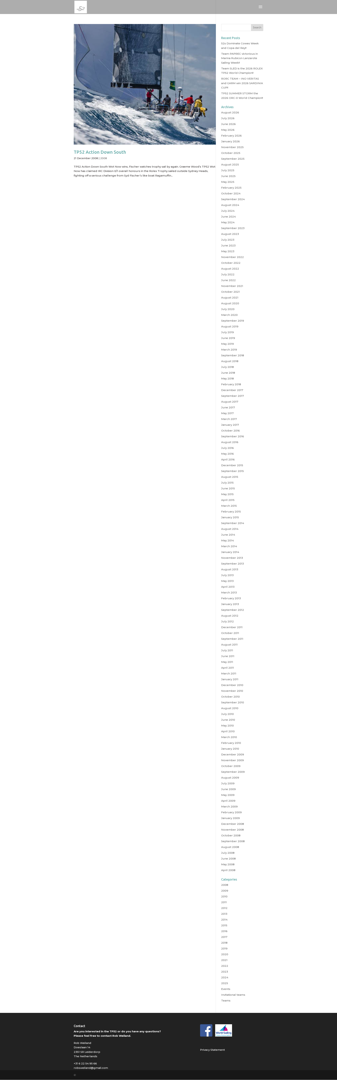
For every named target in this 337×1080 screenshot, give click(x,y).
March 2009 (229, 806)
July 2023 (227, 239)
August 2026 (230, 112)
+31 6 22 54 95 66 (85, 1063)
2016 (224, 931)
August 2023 (230, 234)
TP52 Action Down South (100, 152)
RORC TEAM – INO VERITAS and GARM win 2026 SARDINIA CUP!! (242, 83)
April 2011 (227, 667)
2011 (224, 902)
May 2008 (227, 864)
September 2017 (232, 396)
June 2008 (228, 858)
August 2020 (230, 303)
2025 (224, 983)
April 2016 (228, 459)
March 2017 (229, 419)
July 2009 (227, 783)
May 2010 (227, 725)
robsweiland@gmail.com (91, 1067)
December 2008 (232, 824)
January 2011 (229, 679)
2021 (224, 960)
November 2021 (232, 286)
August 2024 (230, 205)
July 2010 (227, 714)
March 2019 (229, 349)
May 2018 (227, 378)
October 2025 (230, 153)
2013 (224, 913)
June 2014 (228, 534)
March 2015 (229, 505)
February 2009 (231, 812)
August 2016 (229, 442)
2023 (224, 971)
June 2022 (228, 280)
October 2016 (230, 430)
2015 (224, 925)
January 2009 (230, 818)
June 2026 (228, 124)
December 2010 (232, 685)
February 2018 (231, 384)
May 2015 (227, 494)
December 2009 (232, 754)
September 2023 (233, 228)
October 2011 (230, 633)
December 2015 (232, 465)
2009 (224, 890)
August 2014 (229, 529)
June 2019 (228, 338)
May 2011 (227, 662)
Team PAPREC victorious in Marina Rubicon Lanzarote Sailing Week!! (239, 58)
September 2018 (232, 355)
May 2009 (227, 795)
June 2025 (228, 176)
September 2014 (232, 523)
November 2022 (232, 257)
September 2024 (233, 199)
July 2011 (227, 650)
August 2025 (230, 164)
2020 (224, 954)
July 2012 (227, 621)
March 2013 (229, 592)
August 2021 (229, 297)
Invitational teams (233, 994)
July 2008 (227, 852)
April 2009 (228, 800)
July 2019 (227, 332)
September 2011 (232, 638)
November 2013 (232, 557)
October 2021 (230, 291)
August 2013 (229, 569)
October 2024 (230, 193)
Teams (225, 1000)
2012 (224, 908)
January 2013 (230, 604)
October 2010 (230, 696)
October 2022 (230, 262)
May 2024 (227, 222)
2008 (103, 158)
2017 (224, 937)
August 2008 (230, 847)
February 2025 (231, 187)
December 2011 (232, 627)
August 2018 (229, 361)
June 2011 (227, 656)
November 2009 (232, 760)
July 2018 (227, 367)
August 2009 (230, 777)
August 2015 (229, 476)
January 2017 (230, 424)
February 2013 (231, 598)
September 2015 (232, 471)
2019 (224, 948)
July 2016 (227, 448)
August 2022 (230, 268)
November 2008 (232, 829)
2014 (224, 919)
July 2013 (227, 575)
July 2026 (227, 118)
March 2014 (229, 546)
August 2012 (229, 615)
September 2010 (232, 702)
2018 (224, 942)
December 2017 (232, 390)
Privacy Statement (212, 1049)
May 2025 (227, 182)
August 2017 (229, 401)
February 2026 (231, 135)
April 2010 (228, 731)
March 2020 (229, 315)
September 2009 (233, 771)
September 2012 (232, 610)
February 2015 (231, 511)
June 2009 (228, 789)
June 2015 (228, 488)
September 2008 (233, 841)
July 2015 (227, 482)
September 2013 (232, 563)
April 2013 (227, 586)
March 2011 (228, 673)
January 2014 (230, 552)
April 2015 (227, 500)
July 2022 (227, 274)
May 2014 (227, 540)
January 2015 (230, 517)
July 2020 (227, 309)
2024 (224, 977)
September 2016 (232, 436)
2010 (224, 896)
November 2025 (232, 147)
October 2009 (230, 766)
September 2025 (233, 158)
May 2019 (227, 343)
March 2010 (229, 737)
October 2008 (230, 835)
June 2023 (228, 245)
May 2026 (227, 129)
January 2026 (230, 141)
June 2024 (228, 216)
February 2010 (231, 743)
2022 (224, 965)
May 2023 (227, 251)
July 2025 (227, 170)
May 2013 (227, 581)
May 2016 (227, 453)
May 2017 (227, 413)
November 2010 (232, 690)
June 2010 (228, 719)
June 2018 (228, 372)
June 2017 (228, 407)
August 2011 (229, 644)
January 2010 (230, 748)
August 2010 (229, 708)
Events (225, 989)
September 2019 (232, 320)
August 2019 (229, 326)
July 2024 (227, 210)
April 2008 (228, 870)
